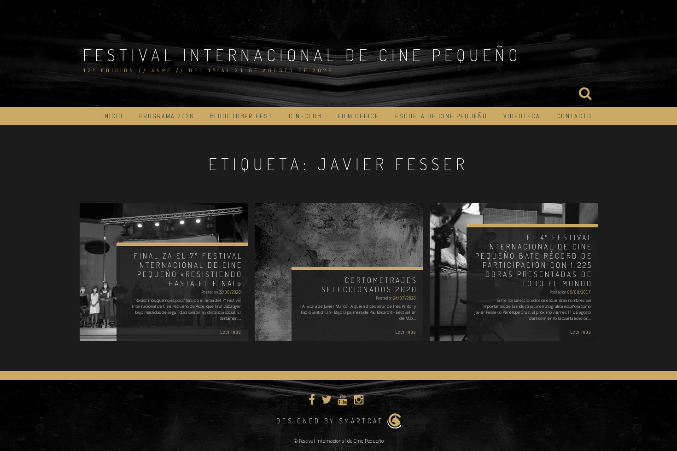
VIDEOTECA (521, 116)
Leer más (230, 331)
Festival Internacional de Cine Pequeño (302, 54)
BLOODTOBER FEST (241, 116)
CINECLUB (305, 116)
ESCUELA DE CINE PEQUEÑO (441, 116)
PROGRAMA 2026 (166, 116)
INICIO (112, 116)
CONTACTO (574, 116)
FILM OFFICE (358, 116)
